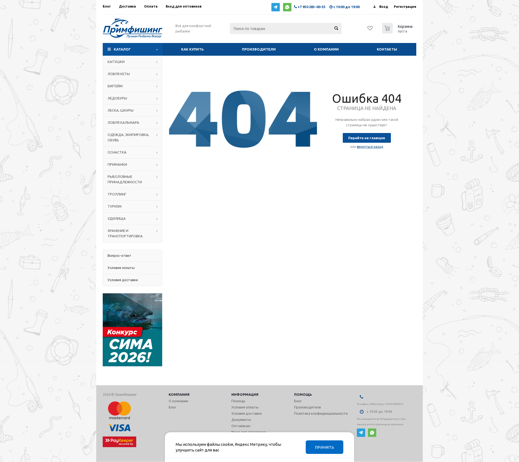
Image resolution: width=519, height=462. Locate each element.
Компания (179, 394)
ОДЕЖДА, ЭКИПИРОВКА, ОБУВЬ (128, 137)
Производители (259, 49)
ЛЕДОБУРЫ (117, 98)
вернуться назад (370, 146)
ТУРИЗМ (115, 206)
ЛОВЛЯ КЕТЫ (119, 74)
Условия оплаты (244, 407)
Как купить (192, 49)
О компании (326, 49)
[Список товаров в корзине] (398, 31)
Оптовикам (240, 426)
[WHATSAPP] (287, 7)
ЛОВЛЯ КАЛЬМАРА (123, 122)
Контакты (387, 49)
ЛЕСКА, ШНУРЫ (121, 110)
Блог (172, 407)
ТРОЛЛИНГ (117, 194)
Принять (324, 447)
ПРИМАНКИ (117, 164)
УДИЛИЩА (117, 218)
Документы (241, 419)
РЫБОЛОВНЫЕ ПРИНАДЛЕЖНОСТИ (125, 179)
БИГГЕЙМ (115, 86)
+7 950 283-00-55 (311, 7)
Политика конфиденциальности (321, 413)
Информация (244, 394)
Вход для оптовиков (248, 432)
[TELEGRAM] (275, 7)
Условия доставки (246, 413)
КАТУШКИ (116, 62)
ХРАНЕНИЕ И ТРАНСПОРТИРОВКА (125, 233)
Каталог (122, 49)
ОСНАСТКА (117, 152)
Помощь (303, 394)
